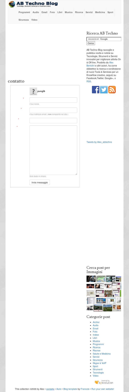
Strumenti (97, 369)
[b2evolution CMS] (103, 381)
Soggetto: (22, 119)
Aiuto (58, 388)
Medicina (100, 12)
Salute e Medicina (102, 353)
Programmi (24, 12)
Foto (52, 12)
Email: (24, 109)
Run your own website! (102, 388)
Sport (110, 12)
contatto (50, 388)
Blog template (70, 388)
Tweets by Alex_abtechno (99, 141)
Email (44, 12)
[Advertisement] (45, 52)
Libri (59, 12)
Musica (69, 12)
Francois (85, 388)
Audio (36, 12)
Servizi (89, 12)
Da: (25, 98)
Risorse (96, 350)
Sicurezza (24, 19)
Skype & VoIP (99, 363)
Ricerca (79, 12)
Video (34, 19)
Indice (96, 334)
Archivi (96, 322)
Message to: (22, 89)
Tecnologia (98, 372)
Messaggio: (22, 127)
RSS (89, 81)
